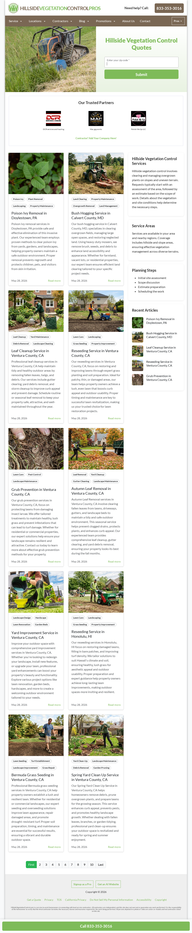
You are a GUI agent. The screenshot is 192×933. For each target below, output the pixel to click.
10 (91, 864)
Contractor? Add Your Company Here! (96, 138)
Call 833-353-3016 (96, 926)
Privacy (48, 899)
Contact (145, 21)
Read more (54, 280)
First (31, 864)
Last (101, 864)
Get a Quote (34, 899)
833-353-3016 (169, 8)
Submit (141, 74)
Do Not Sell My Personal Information (111, 899)
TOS (59, 899)
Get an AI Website (108, 884)
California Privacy (75, 899)
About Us (128, 21)
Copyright (161, 899)
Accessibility (143, 899)
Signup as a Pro (82, 884)
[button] (17, 21)
